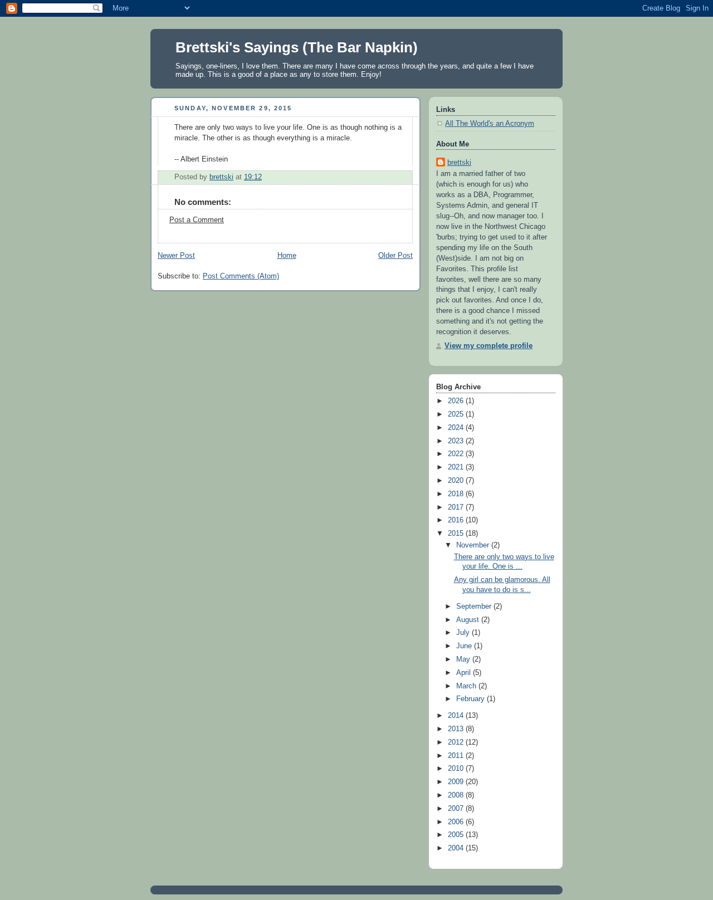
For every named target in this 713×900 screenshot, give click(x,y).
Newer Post (176, 256)
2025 (457, 414)
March (467, 686)
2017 (457, 507)
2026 (457, 401)
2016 (457, 520)
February (471, 699)
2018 (457, 494)
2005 (457, 835)
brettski (459, 163)
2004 (457, 848)
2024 (457, 428)
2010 (457, 768)
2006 (457, 822)
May (464, 659)
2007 (457, 809)
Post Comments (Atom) (241, 276)
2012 (457, 742)
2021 (457, 467)
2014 (457, 716)
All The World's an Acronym (489, 124)
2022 (457, 454)
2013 (457, 729)
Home (286, 256)
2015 (457, 533)
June (465, 646)
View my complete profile (489, 346)
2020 (457, 481)
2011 (457, 756)
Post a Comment (196, 220)
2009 (457, 782)
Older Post (395, 256)
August (468, 620)
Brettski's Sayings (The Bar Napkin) (296, 47)
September (475, 606)
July (464, 633)
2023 (457, 441)
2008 (457, 795)
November (473, 545)
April (464, 673)
